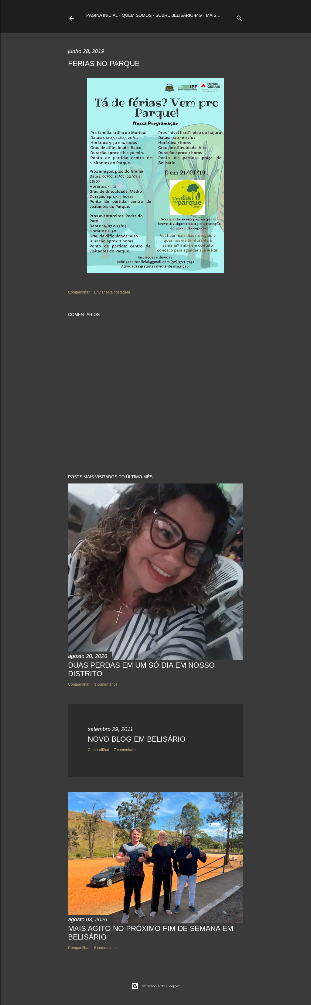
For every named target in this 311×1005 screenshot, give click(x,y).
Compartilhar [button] (79, 292)
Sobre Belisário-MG (179, 15)
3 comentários (106, 684)
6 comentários (106, 948)
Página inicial (102, 15)
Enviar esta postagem (112, 292)
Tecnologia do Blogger (160, 986)
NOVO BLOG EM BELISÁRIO (137, 739)
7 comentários (125, 750)
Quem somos (137, 15)
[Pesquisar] (239, 17)
